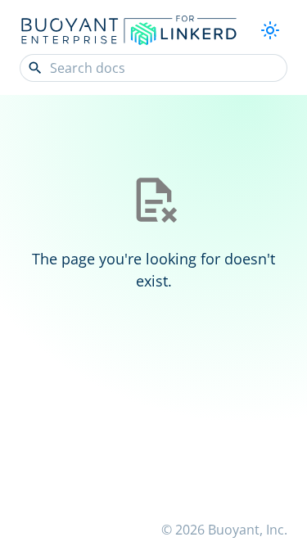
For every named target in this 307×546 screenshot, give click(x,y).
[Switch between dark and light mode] (270, 30)
